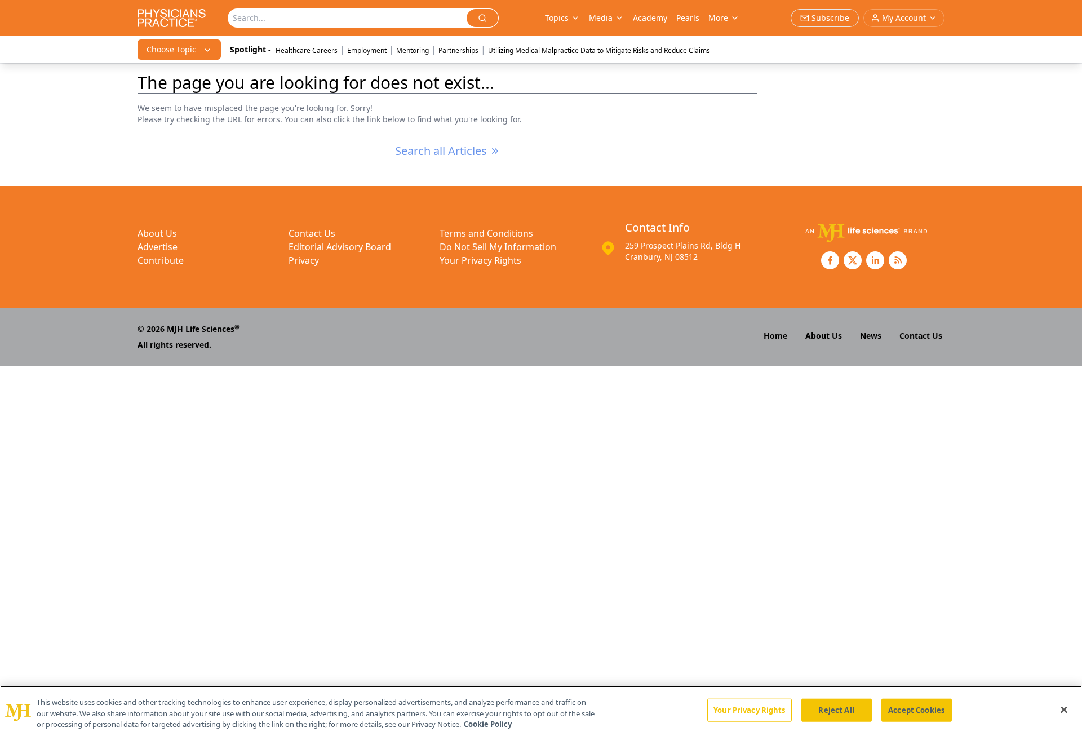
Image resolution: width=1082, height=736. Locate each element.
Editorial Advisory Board (340, 247)
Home (775, 335)
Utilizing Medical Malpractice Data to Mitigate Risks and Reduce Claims (599, 50)
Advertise (158, 247)
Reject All (836, 709)
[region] (541, 711)
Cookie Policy (488, 724)
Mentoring (412, 50)
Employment (367, 50)
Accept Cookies (916, 709)
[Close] (1064, 709)
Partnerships (458, 50)
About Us (157, 233)
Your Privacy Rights (480, 260)
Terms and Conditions (486, 233)
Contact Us (312, 233)
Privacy (304, 260)
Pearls (687, 17)
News (870, 335)
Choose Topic (171, 49)
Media (601, 17)
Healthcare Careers (307, 50)
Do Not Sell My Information (498, 247)
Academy (650, 17)
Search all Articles (441, 150)
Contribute (161, 260)
